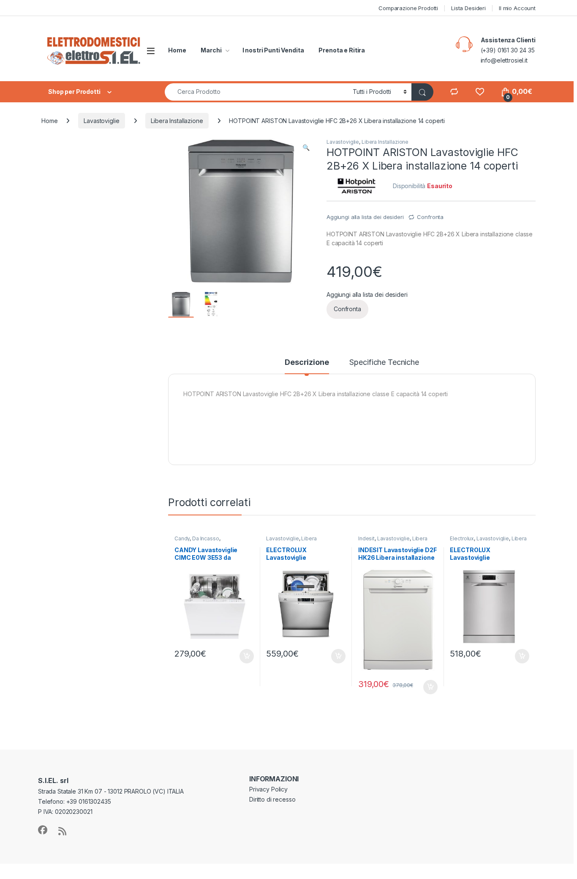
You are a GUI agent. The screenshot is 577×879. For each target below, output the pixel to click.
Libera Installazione (177, 120)
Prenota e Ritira (341, 50)
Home (177, 50)
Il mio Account (517, 8)
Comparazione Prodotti (408, 8)
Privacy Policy (268, 789)
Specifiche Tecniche (384, 363)
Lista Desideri (468, 8)
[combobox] (256, 92)
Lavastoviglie (101, 120)
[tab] (307, 366)
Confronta (430, 217)
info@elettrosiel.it (504, 60)
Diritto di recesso (272, 799)
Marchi (211, 50)
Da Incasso (205, 538)
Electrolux (462, 538)
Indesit (366, 538)
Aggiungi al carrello (242, 656)
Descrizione (307, 363)
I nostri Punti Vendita (273, 50)
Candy (182, 538)
